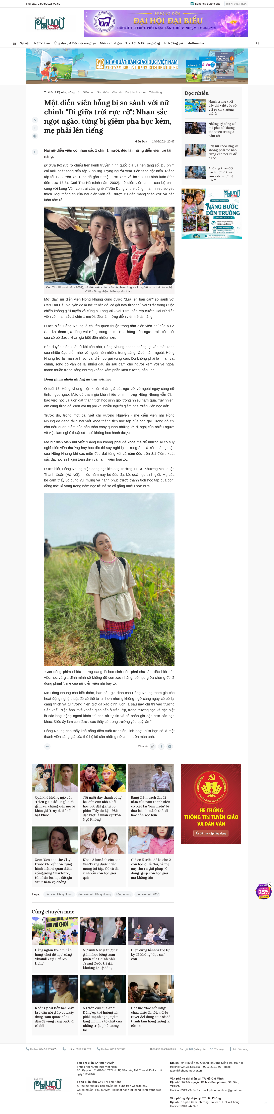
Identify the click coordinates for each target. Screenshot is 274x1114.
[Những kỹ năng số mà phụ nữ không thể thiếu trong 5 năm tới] (195, 128)
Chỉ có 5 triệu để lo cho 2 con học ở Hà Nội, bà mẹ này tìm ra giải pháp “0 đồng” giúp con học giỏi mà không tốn (151, 869)
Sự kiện (25, 43)
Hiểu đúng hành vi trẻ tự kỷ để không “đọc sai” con (150, 954)
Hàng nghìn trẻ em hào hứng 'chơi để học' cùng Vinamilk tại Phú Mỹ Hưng (53, 957)
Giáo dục (88, 92)
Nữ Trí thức (42, 43)
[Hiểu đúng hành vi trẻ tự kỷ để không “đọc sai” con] (151, 931)
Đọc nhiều (197, 93)
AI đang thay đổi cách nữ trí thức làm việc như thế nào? (220, 174)
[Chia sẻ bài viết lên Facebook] (35, 128)
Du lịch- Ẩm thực (135, 92)
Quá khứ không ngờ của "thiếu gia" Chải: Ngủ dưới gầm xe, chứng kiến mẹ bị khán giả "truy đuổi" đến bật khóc (55, 806)
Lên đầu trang (240, 1049)
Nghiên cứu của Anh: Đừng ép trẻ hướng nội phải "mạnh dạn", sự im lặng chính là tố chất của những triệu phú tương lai (102, 1019)
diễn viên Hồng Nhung (59, 894)
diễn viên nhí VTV (147, 894)
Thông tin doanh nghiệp (163, 1049)
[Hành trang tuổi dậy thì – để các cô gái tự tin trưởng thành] (195, 105)
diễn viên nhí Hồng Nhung (94, 894)
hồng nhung (123, 894)
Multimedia (195, 43)
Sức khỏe (103, 92)
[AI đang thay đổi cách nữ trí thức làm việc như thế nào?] (195, 172)
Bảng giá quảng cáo (207, 3)
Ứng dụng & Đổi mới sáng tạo (75, 43)
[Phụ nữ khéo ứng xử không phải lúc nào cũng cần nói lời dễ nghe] (195, 150)
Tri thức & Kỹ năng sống (143, 43)
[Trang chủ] (14, 43)
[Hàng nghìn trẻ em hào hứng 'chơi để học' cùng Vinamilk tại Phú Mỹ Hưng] (55, 931)
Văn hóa (117, 92)
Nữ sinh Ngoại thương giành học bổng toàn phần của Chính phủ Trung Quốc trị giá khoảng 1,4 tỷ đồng (100, 959)
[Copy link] (35, 120)
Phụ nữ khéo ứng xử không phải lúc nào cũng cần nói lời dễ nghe (223, 152)
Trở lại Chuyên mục (47, 746)
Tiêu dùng (155, 92)
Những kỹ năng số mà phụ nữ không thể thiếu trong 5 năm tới (221, 130)
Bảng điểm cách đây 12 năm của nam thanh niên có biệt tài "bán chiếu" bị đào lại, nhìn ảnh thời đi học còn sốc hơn (150, 806)
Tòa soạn (219, 1049)
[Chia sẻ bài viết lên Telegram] (35, 136)
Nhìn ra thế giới (111, 43)
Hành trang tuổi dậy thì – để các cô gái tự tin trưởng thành (222, 107)
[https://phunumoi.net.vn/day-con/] (35, 152)
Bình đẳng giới (174, 43)
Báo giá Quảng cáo (193, 1049)
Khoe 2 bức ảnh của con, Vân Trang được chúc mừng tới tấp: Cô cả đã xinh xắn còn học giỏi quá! (102, 869)
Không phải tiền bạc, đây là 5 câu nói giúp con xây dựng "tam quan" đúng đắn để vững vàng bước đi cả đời (54, 1017)
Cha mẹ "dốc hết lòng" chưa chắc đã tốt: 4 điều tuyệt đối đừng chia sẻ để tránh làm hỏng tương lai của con (150, 1017)
